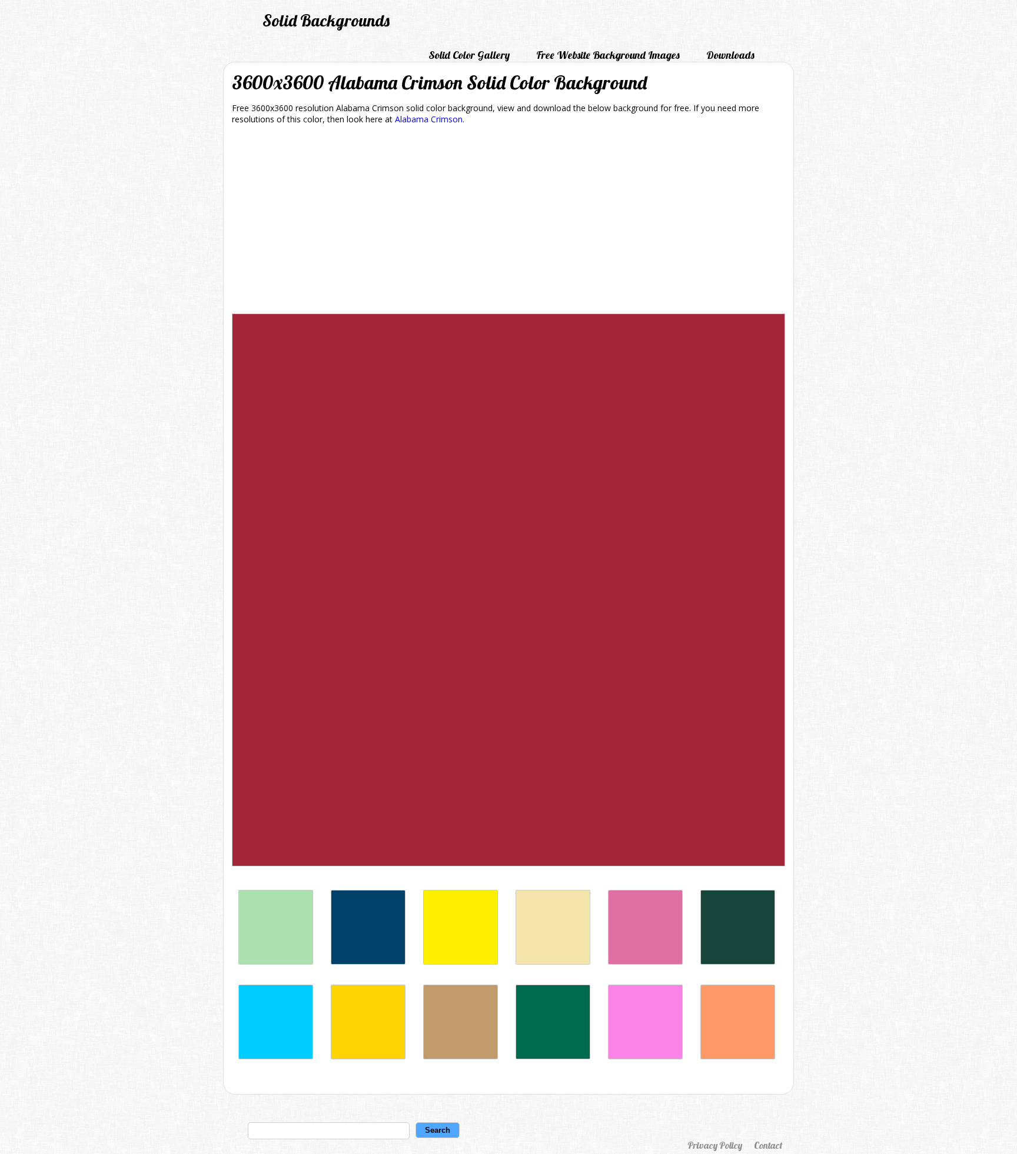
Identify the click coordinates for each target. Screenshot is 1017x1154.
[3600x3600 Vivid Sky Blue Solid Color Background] (275, 1056)
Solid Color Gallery (469, 55)
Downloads (730, 55)
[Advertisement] (508, 221)
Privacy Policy (714, 1145)
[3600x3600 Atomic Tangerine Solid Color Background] (737, 1056)
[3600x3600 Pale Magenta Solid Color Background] (645, 1056)
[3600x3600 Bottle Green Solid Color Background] (553, 1056)
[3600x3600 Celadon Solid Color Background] (275, 961)
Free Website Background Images (608, 55)
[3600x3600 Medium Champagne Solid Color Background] (553, 961)
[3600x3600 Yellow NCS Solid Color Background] (368, 1056)
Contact (768, 1145)
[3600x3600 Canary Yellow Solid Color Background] (460, 961)
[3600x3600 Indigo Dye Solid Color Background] (368, 961)
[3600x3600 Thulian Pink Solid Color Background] (645, 961)
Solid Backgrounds (326, 20)
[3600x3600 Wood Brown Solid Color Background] (460, 1056)
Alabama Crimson (429, 119)
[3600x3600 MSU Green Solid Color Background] (737, 961)
